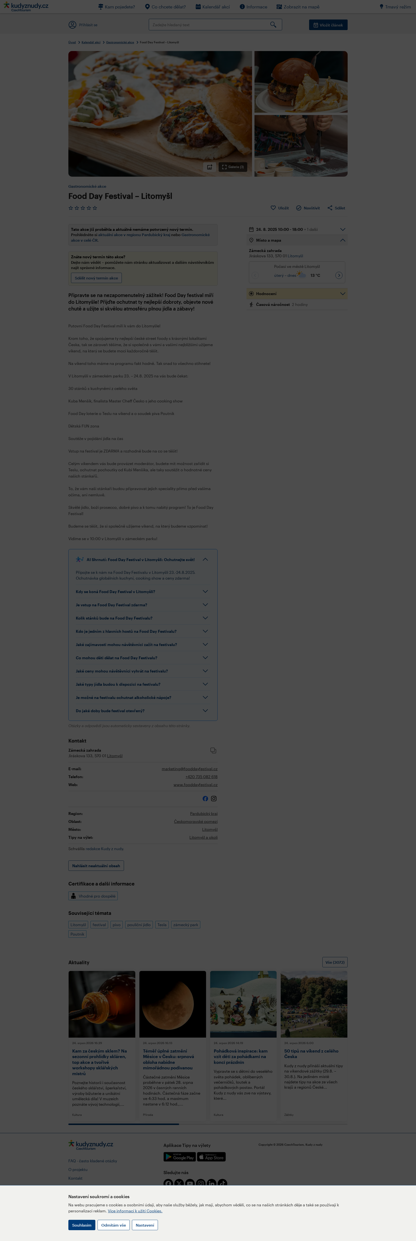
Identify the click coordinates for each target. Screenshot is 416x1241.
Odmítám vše (113, 1225)
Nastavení (145, 1225)
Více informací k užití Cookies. (135, 1211)
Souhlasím (81, 1225)
